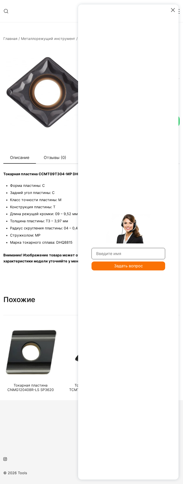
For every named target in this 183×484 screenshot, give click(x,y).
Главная (10, 38)
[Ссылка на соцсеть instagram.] (5, 458)
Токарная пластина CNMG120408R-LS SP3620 (30, 387)
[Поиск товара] (6, 11)
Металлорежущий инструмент (48, 38)
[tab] (19, 158)
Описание (19, 157)
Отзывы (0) (55, 157)
